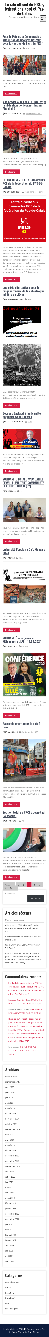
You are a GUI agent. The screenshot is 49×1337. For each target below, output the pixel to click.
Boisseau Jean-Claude (18, 1000)
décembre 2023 (12, 1155)
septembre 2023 (12, 1166)
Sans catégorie (36, 191)
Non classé (30, 48)
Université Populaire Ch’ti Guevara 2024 (24, 551)
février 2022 (10, 1235)
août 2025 (9, 1087)
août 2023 (9, 1171)
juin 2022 (9, 1224)
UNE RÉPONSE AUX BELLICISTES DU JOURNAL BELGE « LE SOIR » (25, 1051)
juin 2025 (9, 1097)
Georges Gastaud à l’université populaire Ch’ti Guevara (22, 415)
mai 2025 (9, 1103)
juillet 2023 (10, 1177)
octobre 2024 (11, 1124)
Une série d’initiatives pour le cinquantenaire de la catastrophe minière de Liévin (23, 291)
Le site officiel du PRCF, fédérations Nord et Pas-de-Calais (25, 8)
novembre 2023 (12, 1161)
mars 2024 (10, 1145)
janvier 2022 (10, 1240)
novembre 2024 (12, 1118)
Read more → (11, 93)
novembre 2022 (12, 1219)
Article (25, 646)
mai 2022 (9, 1229)
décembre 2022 (12, 1213)
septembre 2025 (12, 1081)
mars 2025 (10, 1108)
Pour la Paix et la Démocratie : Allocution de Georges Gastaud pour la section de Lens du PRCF (23, 40)
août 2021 (9, 1245)
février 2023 (10, 1203)
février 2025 (10, 1113)
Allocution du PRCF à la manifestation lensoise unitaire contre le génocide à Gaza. (22, 928)
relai (27, 191)
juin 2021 (9, 1250)
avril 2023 (9, 1192)
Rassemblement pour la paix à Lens (21, 725)
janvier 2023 (10, 1208)
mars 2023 (10, 1198)
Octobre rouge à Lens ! (15, 920)
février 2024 (10, 1150)
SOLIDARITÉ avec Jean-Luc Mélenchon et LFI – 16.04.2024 (22, 640)
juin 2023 (9, 1182)
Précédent (9, 885)
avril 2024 (9, 1140)
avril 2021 (9, 1261)
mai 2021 (9, 1256)
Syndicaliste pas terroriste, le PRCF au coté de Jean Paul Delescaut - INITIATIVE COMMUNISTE (26, 987)
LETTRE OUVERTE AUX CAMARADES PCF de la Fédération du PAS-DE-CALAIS (24, 183)
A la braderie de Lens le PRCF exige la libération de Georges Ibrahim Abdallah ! (24, 105)
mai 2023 (9, 1187)
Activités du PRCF (34, 113)
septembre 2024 (12, 1129)
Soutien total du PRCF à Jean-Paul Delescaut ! (24, 814)
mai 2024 (9, 1134)
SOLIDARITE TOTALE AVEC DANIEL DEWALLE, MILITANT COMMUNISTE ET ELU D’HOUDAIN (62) (23, 482)
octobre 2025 (11, 1076)
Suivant (13, 888)
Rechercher (10, 893)
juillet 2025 (10, 1092)
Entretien (9, 1293)
